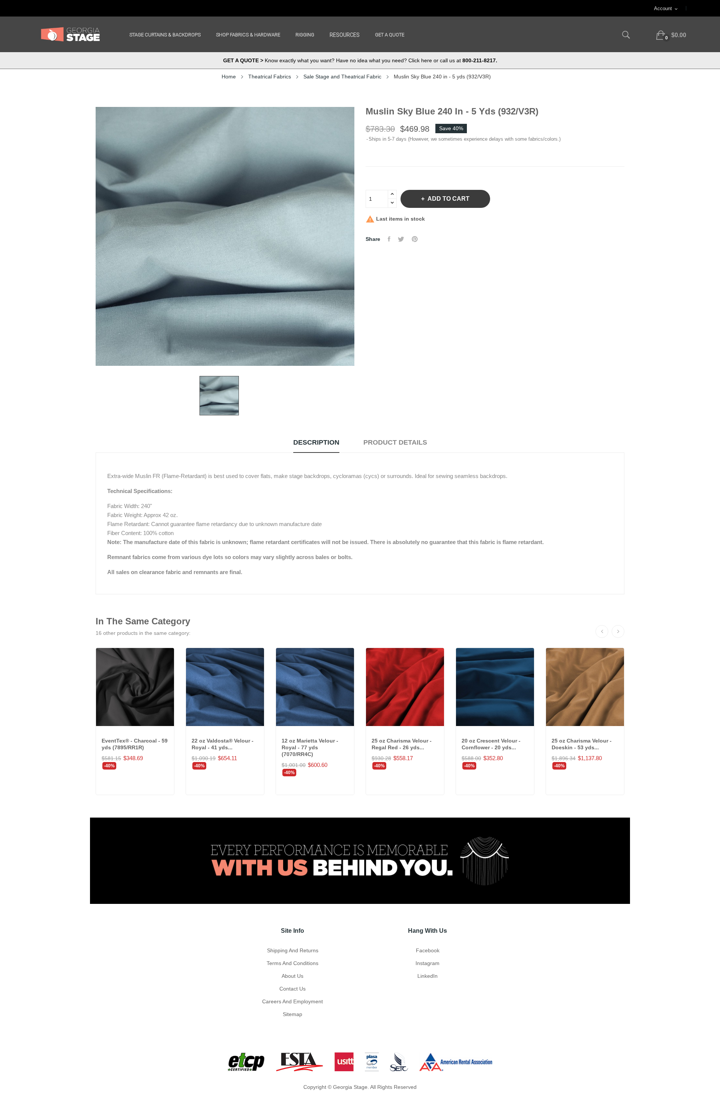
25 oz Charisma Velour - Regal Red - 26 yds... (402, 744)
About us (292, 976)
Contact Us (292, 989)
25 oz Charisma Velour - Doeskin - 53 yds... (582, 744)
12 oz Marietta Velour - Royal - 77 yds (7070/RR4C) (310, 747)
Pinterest (415, 239)
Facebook (428, 950)
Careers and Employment (292, 1001)
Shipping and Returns (292, 950)
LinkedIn (427, 976)
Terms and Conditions (292, 963)
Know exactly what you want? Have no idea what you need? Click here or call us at (360, 60)
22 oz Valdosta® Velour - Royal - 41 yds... (223, 744)
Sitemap (292, 1014)
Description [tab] (316, 442)
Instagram (428, 963)
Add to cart (449, 198)
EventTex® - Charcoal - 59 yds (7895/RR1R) (135, 744)
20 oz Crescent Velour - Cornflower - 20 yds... (491, 744)
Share (389, 239)
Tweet (401, 239)
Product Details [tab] (395, 442)
